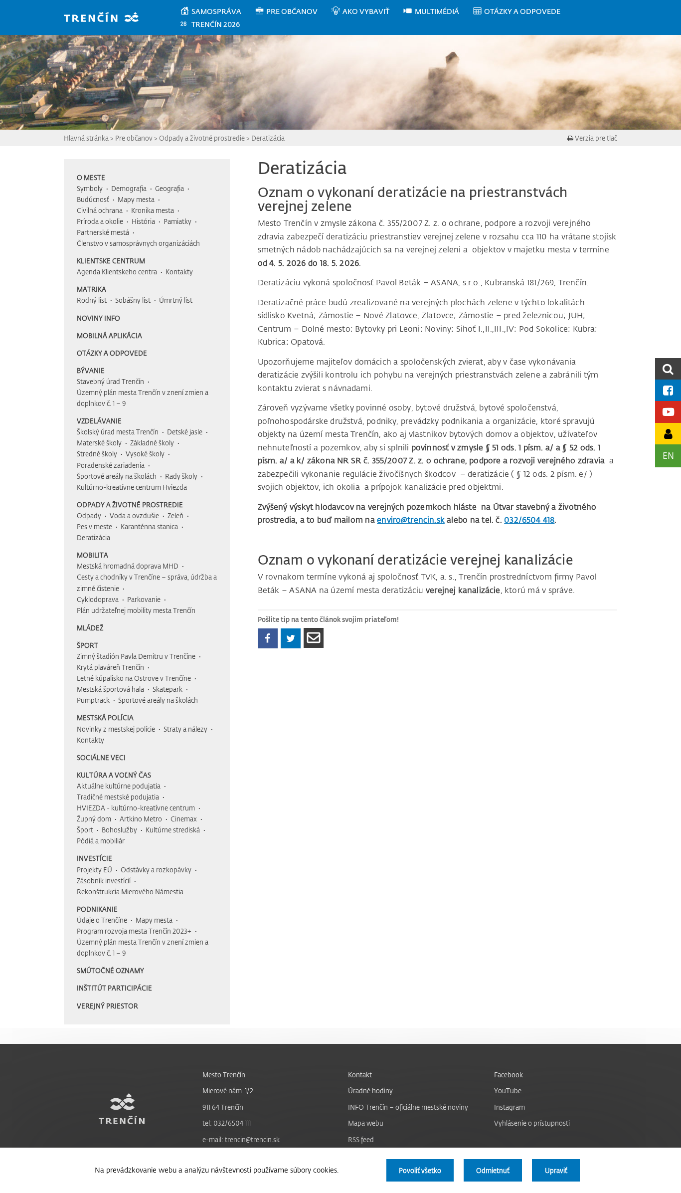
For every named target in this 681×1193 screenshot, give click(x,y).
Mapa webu (365, 1123)
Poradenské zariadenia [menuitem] (111, 465)
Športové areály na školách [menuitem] (117, 476)
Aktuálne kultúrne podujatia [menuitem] (119, 786)
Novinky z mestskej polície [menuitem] (116, 729)
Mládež (90, 627)
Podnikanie (97, 909)
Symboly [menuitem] (90, 188)
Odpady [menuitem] (89, 515)
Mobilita (92, 555)
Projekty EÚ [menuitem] (94, 869)
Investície (94, 858)
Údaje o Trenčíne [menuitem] (102, 920)
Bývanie (91, 370)
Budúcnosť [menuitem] (93, 199)
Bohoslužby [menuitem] (119, 829)
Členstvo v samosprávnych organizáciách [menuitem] (138, 243)
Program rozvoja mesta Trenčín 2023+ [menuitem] (134, 931)
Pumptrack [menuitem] (93, 700)
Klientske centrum (111, 260)
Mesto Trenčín (223, 1074)
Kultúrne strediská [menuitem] (173, 829)
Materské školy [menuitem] (99, 442)
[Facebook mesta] (668, 390)
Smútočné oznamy (110, 970)
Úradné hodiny (370, 1090)
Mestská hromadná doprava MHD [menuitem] (127, 566)
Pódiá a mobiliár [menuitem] (101, 840)
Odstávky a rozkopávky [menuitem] (156, 869)
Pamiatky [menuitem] (177, 221)
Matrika (91, 289)
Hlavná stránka (86, 138)
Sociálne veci (101, 757)
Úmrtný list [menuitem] (175, 300)
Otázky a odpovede (112, 353)
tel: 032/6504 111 (226, 1123)
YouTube (507, 1090)
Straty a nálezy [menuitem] (185, 729)
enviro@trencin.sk (411, 520)
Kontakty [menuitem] (179, 271)
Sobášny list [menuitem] (133, 300)
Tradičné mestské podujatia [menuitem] (118, 797)
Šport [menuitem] (85, 829)
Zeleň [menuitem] (175, 515)
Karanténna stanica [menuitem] (149, 526)
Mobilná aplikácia (109, 335)
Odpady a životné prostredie (202, 138)
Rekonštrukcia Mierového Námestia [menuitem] (130, 891)
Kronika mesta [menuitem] (152, 210)
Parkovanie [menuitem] (144, 599)
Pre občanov (134, 138)
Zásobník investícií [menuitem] (104, 880)
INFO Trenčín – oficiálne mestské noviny (408, 1107)
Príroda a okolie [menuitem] (100, 221)
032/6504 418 (529, 520)
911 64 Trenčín (222, 1107)
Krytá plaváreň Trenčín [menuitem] (110, 667)
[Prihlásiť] (668, 433)
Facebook (508, 1074)
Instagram (509, 1107)
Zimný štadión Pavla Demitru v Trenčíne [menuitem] (136, 656)
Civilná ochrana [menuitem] (100, 210)
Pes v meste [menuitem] (94, 526)
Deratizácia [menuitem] (93, 537)
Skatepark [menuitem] (167, 689)
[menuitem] (217, 11)
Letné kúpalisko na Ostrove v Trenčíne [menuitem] (134, 678)
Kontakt (360, 1074)
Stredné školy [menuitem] (97, 453)
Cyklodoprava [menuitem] (98, 599)
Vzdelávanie (99, 420)
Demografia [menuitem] (129, 188)
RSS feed (361, 1139)
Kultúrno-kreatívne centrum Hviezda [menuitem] (132, 487)
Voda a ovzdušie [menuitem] (134, 515)
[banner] (106, 18)
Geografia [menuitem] (169, 188)
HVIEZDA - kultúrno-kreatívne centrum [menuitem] (136, 807)
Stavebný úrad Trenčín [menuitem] (110, 381)
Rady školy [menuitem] (181, 476)
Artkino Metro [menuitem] (141, 818)
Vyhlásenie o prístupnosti (532, 1123)
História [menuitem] (143, 221)
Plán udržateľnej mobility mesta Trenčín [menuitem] (136, 610)
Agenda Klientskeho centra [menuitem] (117, 271)
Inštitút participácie (114, 988)
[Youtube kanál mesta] (668, 411)
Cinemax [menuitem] (183, 818)
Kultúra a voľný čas (114, 775)
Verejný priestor (107, 1005)
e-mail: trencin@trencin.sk (241, 1139)
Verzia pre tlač (595, 138)
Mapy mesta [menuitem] (136, 199)
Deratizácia (268, 138)
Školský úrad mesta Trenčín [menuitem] (118, 431)
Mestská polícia (105, 717)
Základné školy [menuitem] (152, 442)
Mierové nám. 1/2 (227, 1090)
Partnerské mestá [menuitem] (103, 232)
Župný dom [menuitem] (94, 818)
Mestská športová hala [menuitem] (110, 689)
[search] (668, 369)
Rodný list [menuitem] (92, 300)
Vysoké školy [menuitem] (145, 453)
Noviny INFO (98, 318)
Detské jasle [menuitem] (184, 431)
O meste (91, 177)
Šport (87, 645)
